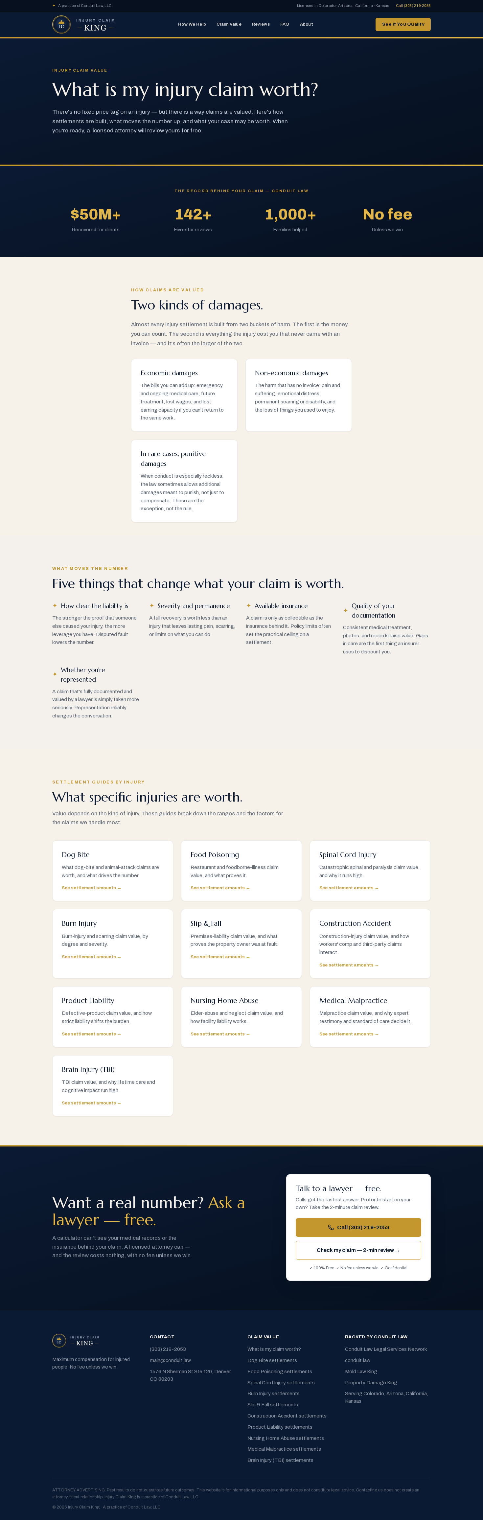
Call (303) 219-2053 (413, 6)
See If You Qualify (403, 24)
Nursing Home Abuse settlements (285, 1438)
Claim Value (229, 24)
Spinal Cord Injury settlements (281, 1382)
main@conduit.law (170, 1360)
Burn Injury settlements (273, 1393)
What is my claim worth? (274, 1349)
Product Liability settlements (279, 1427)
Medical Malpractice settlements (284, 1449)
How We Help (192, 24)
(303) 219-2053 (168, 1349)
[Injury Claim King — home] (84, 24)
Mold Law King (361, 1371)
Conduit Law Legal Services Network (386, 1349)
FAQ (284, 24)
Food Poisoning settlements (279, 1371)
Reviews (261, 24)
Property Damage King (371, 1382)
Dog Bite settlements (272, 1360)
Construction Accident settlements (287, 1415)
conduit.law (357, 1360)
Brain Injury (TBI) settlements (280, 1460)
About (306, 24)
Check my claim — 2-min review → (358, 1250)
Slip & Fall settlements (272, 1404)
